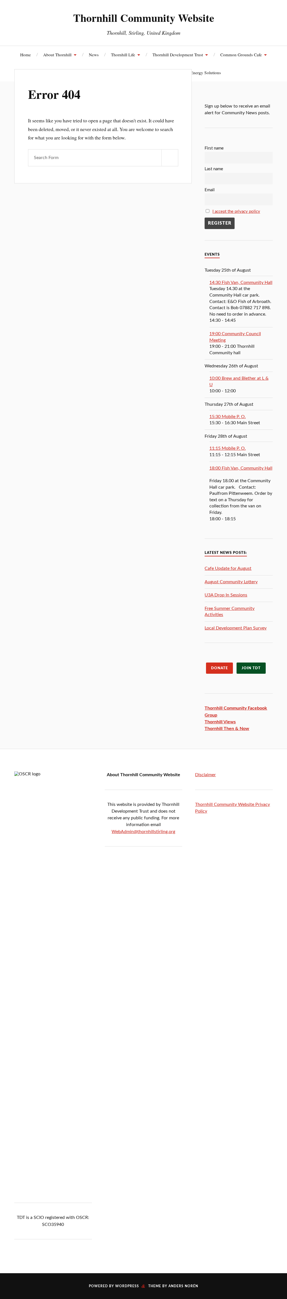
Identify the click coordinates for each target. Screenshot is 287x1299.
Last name (214, 169)
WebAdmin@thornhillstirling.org (143, 831)
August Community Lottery (231, 582)
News (94, 54)
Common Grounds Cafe (241, 54)
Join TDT (251, 668)
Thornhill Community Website (143, 17)
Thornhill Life (123, 54)
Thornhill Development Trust (177, 54)
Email (210, 190)
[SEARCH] (169, 157)
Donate (219, 668)
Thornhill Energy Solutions (197, 72)
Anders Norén (183, 1286)
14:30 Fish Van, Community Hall (240, 282)
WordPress (127, 1286)
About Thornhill (57, 54)
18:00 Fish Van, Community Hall (240, 468)
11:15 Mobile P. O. (227, 448)
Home (25, 54)
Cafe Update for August (228, 568)
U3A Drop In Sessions (226, 595)
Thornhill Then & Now (227, 728)
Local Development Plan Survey (236, 628)
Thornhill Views (220, 722)
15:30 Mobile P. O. (227, 416)
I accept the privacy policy (236, 211)
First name (214, 148)
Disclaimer (205, 775)
